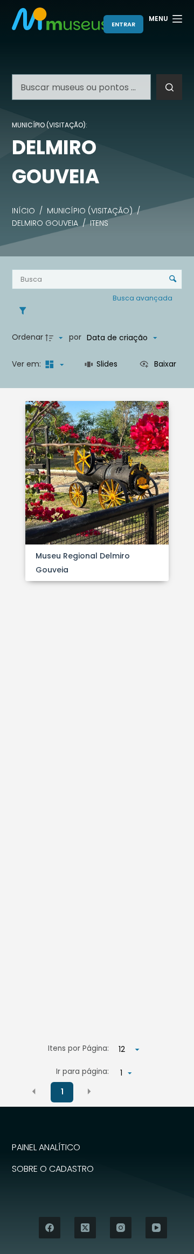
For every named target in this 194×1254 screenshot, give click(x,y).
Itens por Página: (78, 1048)
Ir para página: (82, 1071)
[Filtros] (25, 311)
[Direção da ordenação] (55, 337)
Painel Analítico (46, 1147)
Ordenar (27, 337)
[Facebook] (49, 1227)
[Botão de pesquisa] (169, 87)
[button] (34, 1091)
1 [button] (62, 1091)
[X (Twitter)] (85, 1227)
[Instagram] (120, 1227)
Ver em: (27, 364)
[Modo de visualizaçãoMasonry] (53, 364)
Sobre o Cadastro (53, 1169)
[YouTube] (156, 1227)
